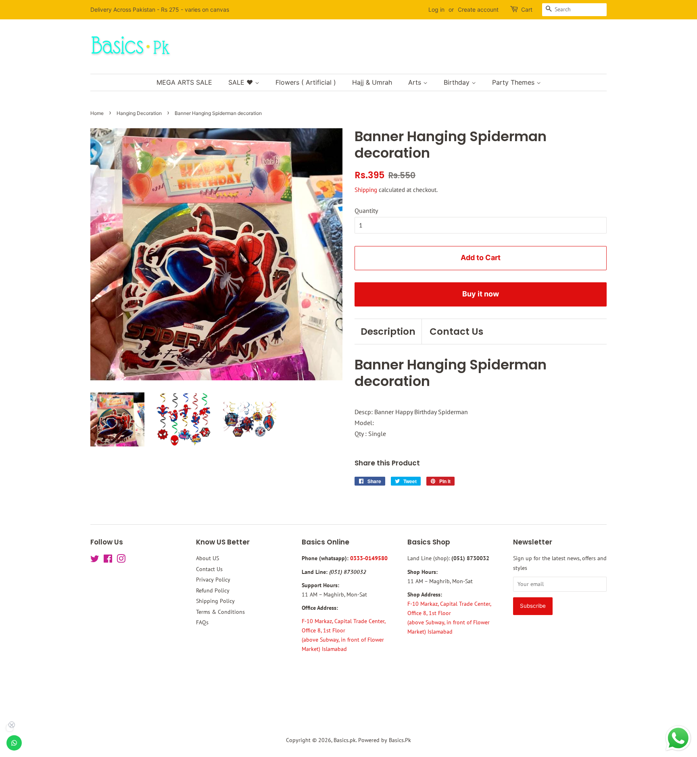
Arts (415, 82)
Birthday (458, 82)
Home (97, 113)
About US (207, 558)
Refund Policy (213, 590)
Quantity (366, 210)
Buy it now (480, 294)
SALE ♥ (241, 82)
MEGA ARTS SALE (184, 82)
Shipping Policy (215, 601)
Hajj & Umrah (372, 82)
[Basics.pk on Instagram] (121, 560)
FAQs (202, 622)
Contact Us (456, 331)
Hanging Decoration (139, 113)
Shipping (366, 190)
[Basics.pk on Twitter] (94, 560)
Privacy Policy (213, 579)
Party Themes (514, 82)
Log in (436, 9)
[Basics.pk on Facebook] (108, 560)
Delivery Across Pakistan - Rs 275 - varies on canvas (159, 9)
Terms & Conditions (220, 611)
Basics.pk (345, 740)
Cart (526, 9)
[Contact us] (14, 743)
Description (388, 331)
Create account (478, 9)
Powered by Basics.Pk (384, 740)
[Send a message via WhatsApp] (678, 738)
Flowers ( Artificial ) (305, 82)
